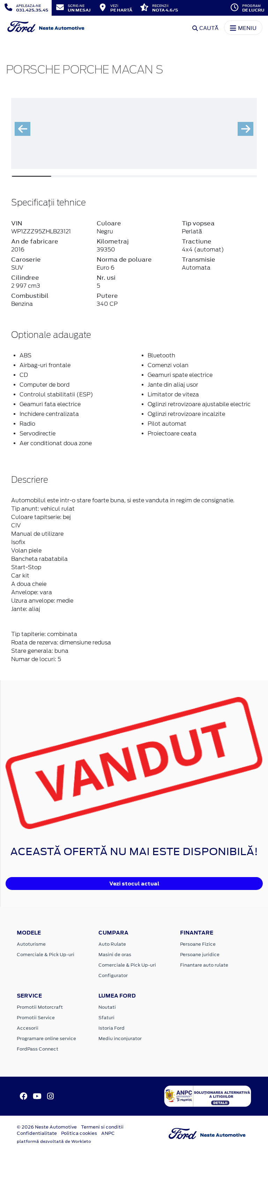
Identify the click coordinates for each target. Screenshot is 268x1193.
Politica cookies (79, 1133)
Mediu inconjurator (120, 1038)
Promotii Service (36, 1017)
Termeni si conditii (102, 1127)
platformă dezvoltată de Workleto (54, 1141)
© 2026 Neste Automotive (47, 1127)
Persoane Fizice (198, 944)
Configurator (113, 975)
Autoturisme (31, 944)
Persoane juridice (199, 954)
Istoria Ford (111, 1028)
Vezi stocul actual (134, 883)
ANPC (108, 1133)
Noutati (107, 1007)
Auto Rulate (112, 944)
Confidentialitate (37, 1133)
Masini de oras (114, 954)
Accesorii (27, 1028)
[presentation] (22, 129)
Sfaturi (106, 1017)
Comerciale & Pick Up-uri (45, 954)
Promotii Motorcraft (40, 1007)
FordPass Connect (37, 1049)
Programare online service (46, 1038)
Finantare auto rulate (204, 965)
